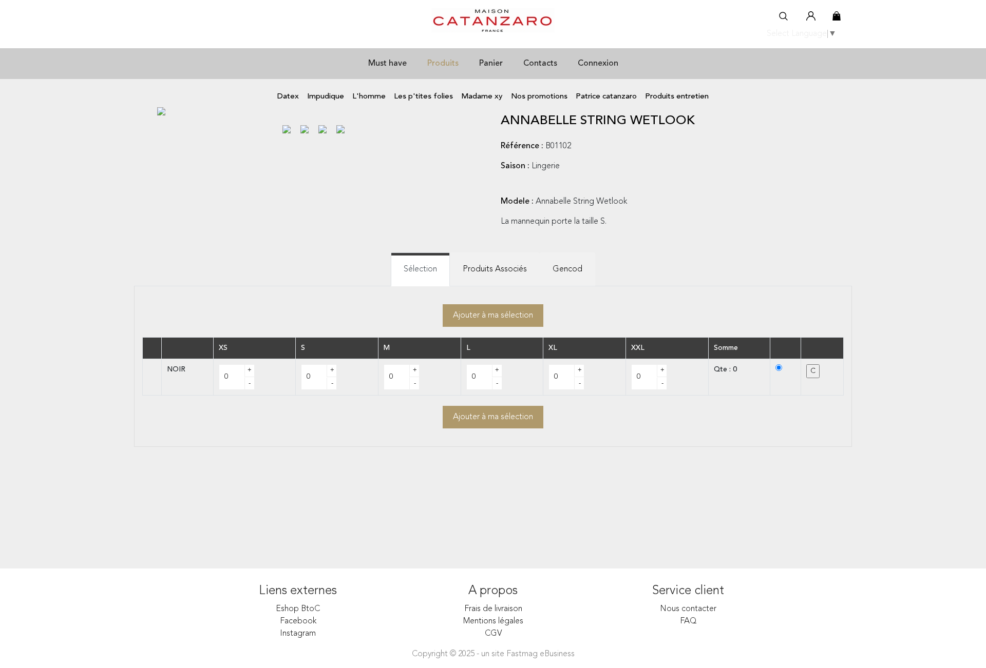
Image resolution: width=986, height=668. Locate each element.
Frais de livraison (493, 609)
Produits (443, 64)
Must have (387, 64)
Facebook (298, 621)
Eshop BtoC (298, 609)
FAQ (688, 621)
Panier (491, 64)
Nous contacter (688, 609)
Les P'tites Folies (423, 97)
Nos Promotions (539, 97)
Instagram (298, 634)
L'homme (369, 97)
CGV (493, 634)
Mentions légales (493, 621)
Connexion (598, 64)
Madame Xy (482, 97)
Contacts (540, 64)
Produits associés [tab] (495, 269)
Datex (288, 97)
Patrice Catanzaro (606, 97)
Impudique (325, 97)
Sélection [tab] (420, 269)
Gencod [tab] (567, 269)
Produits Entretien (677, 97)
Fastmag (522, 654)
